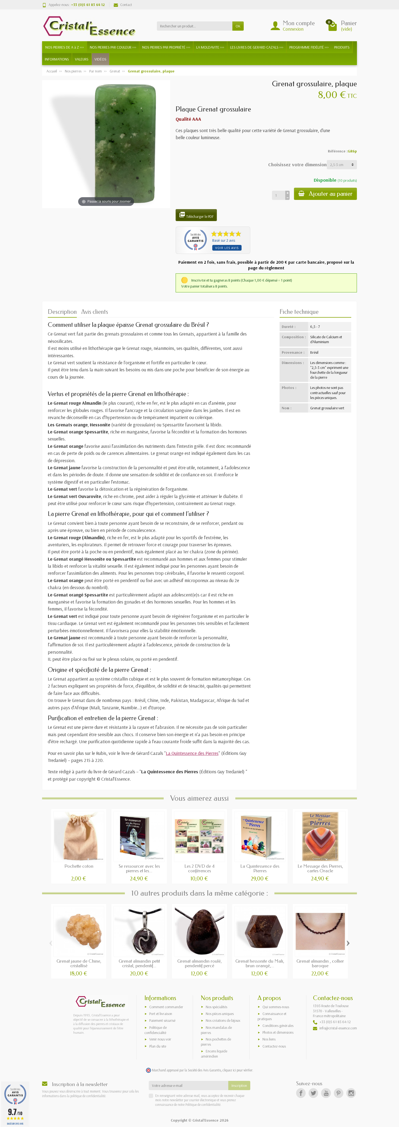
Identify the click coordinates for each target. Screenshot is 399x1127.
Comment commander (166, 1006)
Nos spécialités (216, 1006)
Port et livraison (160, 1013)
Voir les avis (227, 248)
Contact (126, 4)
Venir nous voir (160, 1039)
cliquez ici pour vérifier (237, 1070)
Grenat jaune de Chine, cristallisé (78, 963)
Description (62, 311)
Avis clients (94, 311)
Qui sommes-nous (275, 1006)
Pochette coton (78, 866)
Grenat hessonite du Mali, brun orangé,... (259, 963)
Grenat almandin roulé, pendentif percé (199, 963)
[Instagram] (351, 1093)
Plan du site (157, 1046)
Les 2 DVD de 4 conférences (199, 868)
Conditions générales (277, 1025)
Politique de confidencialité (155, 1030)
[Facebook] (301, 1093)
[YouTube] (326, 1093)
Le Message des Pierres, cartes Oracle (320, 868)
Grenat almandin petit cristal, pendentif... (139, 963)
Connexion (293, 29)
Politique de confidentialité (202, 1104)
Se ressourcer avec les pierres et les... (139, 868)
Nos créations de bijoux (223, 1020)
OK (238, 26)
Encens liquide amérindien (214, 1054)
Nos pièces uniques (220, 1013)
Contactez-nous (274, 1046)
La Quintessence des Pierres (192, 753)
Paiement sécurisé (162, 1020)
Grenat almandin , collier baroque (320, 963)
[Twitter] (313, 1093)
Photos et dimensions (277, 1032)
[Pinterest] (338, 1093)
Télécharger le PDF (196, 215)
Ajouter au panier (331, 193)
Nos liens (269, 1039)
